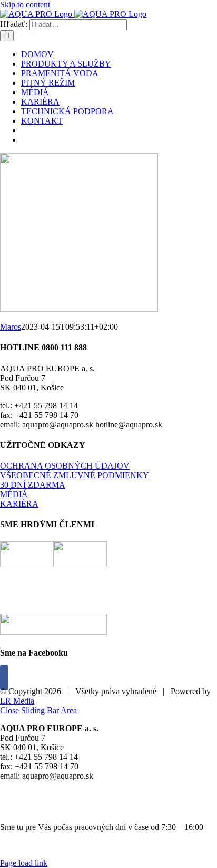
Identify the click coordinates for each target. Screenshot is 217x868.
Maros (10, 326)
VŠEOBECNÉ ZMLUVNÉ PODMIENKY (74, 475)
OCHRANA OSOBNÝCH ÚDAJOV (65, 465)
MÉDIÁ (14, 494)
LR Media (17, 700)
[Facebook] (4, 677)
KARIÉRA (19, 503)
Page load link (23, 862)
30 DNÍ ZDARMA (32, 484)
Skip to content (25, 4)
